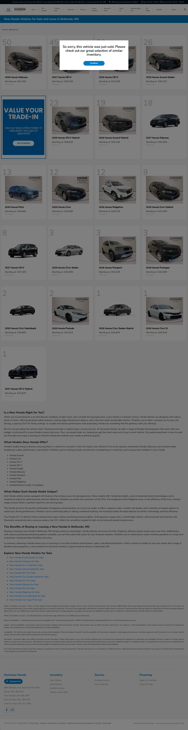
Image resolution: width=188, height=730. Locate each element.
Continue (94, 63)
